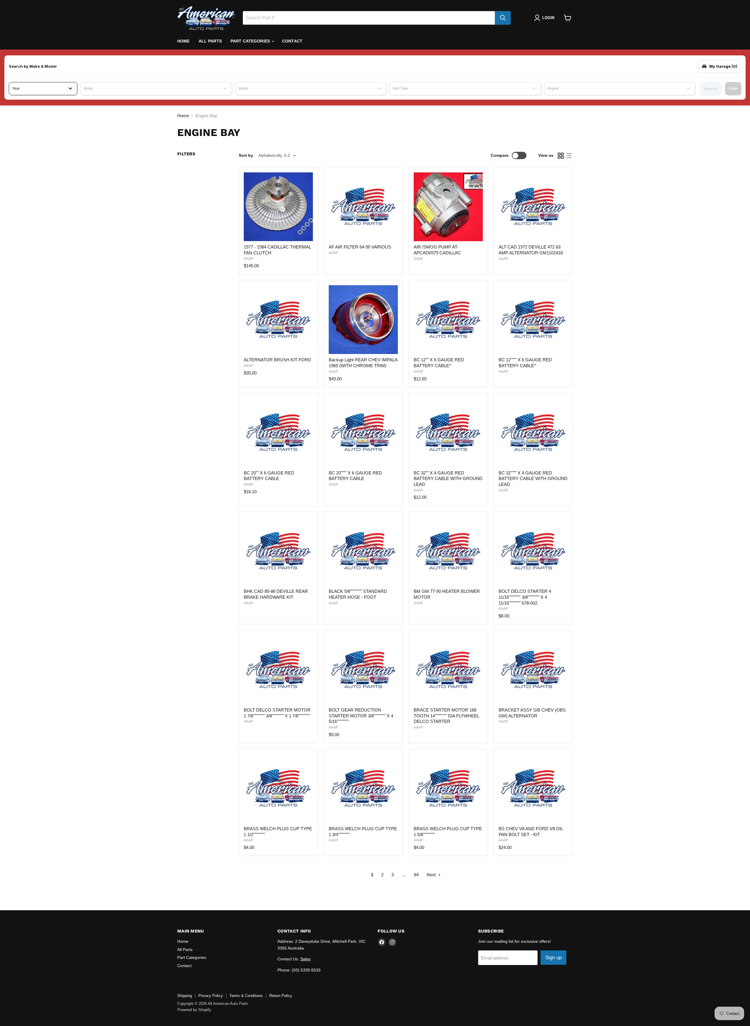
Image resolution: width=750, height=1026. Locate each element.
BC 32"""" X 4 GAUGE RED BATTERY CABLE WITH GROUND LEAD (533, 478)
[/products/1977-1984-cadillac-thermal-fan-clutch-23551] (278, 206)
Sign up (553, 957)
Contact (292, 41)
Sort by (246, 155)
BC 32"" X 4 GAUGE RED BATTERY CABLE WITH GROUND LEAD (448, 478)
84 (416, 874)
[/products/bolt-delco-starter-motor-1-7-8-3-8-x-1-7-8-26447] (278, 670)
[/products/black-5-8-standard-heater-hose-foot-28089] (363, 551)
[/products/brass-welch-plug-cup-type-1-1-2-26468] (278, 788)
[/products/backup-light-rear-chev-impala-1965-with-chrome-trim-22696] (363, 319)
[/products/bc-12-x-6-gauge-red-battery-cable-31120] (533, 319)
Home (183, 41)
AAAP (248, 259)
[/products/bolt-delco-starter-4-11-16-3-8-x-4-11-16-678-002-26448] (533, 551)
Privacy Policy (210, 995)
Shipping (184, 995)
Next (432, 874)
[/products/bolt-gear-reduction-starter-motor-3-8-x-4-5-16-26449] (363, 670)
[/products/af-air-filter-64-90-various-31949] (363, 206)
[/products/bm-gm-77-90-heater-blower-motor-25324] (448, 551)
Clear (733, 88)
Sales (305, 959)
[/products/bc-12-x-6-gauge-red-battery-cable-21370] (448, 319)
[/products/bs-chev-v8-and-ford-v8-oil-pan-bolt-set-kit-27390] (533, 788)
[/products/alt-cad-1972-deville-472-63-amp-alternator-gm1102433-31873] (533, 206)
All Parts (210, 41)
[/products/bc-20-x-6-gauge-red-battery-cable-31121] (363, 432)
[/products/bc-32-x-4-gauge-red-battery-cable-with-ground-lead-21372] (448, 432)
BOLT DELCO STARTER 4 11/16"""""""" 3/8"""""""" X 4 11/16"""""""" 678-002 (525, 597)
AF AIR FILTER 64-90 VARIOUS (360, 246)
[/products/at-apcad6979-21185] (448, 206)
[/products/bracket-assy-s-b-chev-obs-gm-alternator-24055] (533, 670)
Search (710, 88)
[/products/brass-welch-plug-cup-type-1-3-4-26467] (363, 788)
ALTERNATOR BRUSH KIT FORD (277, 359)
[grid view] (561, 156)
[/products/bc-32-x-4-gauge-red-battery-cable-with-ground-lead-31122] (533, 432)
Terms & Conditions (246, 995)
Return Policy (280, 995)
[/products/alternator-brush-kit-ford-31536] (278, 319)
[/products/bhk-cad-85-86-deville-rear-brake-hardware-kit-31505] (278, 551)
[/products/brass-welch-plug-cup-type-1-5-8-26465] (448, 788)
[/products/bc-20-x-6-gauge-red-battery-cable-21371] (278, 432)
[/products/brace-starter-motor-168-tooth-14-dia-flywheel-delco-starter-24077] (448, 670)
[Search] (503, 18)
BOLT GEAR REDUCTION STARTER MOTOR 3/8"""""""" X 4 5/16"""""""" (361, 715)
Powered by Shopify (194, 1010)
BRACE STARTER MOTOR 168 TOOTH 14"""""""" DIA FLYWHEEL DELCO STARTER (446, 715)
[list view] (569, 156)
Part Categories (251, 41)
